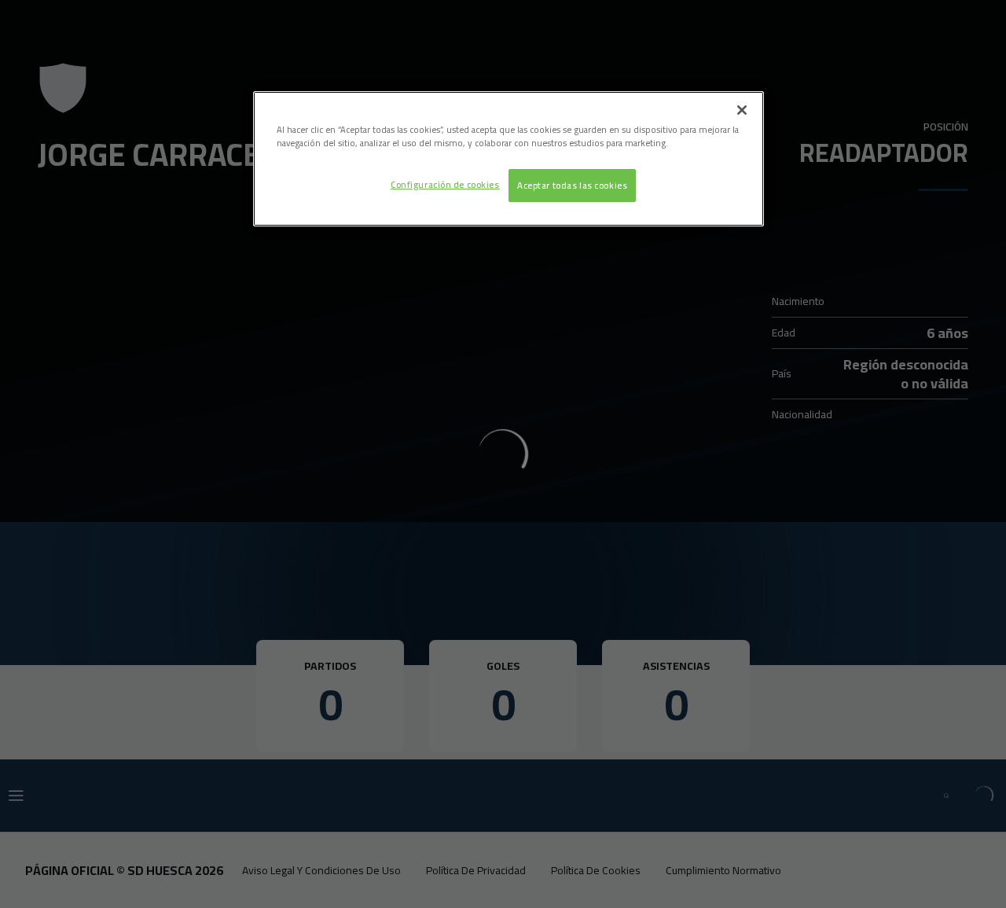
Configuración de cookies (445, 184)
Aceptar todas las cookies (572, 185)
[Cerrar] (742, 110)
